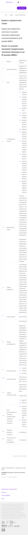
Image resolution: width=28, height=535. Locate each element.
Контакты (4, 492)
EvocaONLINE (22, 8)
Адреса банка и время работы (9, 489)
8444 (3, 498)
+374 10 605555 (6, 495)
